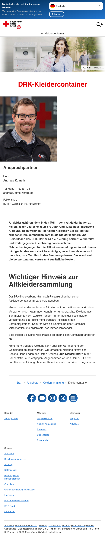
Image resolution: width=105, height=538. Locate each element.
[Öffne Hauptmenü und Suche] (99, 24)
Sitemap (8, 464)
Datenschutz (10, 469)
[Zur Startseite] (29, 24)
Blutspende (42, 440)
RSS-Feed (9, 506)
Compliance (10, 484)
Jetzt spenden (11, 418)
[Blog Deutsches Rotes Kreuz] (73, 398)
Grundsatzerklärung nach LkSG (19, 489)
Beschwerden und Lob (15, 459)
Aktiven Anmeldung (46, 423)
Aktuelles (74, 423)
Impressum (9, 495)
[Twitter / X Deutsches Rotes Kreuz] (63, 398)
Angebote (74, 418)
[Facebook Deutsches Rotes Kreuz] (31, 398)
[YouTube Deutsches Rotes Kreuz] (42, 398)
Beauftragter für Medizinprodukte (12, 477)
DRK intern (9, 511)
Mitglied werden (44, 418)
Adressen (9, 453)
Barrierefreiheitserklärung (16, 500)
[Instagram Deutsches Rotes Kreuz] (52, 398)
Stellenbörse (43, 434)
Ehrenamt (41, 429)
